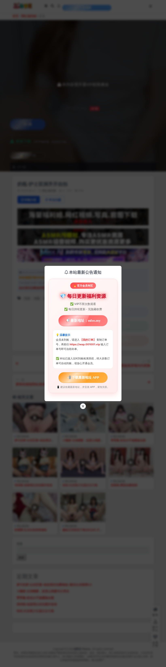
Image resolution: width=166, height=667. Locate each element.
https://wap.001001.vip (85, 344)
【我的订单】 (88, 339)
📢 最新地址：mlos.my (82, 321)
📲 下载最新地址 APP (83, 377)
